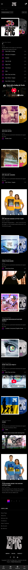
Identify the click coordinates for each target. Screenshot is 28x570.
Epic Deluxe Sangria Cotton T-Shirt (13, 218)
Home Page (4, 513)
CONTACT (19, 553)
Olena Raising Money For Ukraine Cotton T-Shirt (12, 484)
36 (2, 43)
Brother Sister (7, 131)
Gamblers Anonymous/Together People (12, 320)
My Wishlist (4, 528)
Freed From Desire (7, 261)
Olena (4, 422)
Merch (3, 217)
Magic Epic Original (6, 42)
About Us (3, 515)
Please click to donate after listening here (14, 432)
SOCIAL (13, 553)
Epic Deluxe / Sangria (8, 175)
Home (2, 9)
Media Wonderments (16, 561)
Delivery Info (4, 518)
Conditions (4, 520)
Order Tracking (5, 523)
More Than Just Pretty (9, 364)
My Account (4, 526)
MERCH (7, 553)
